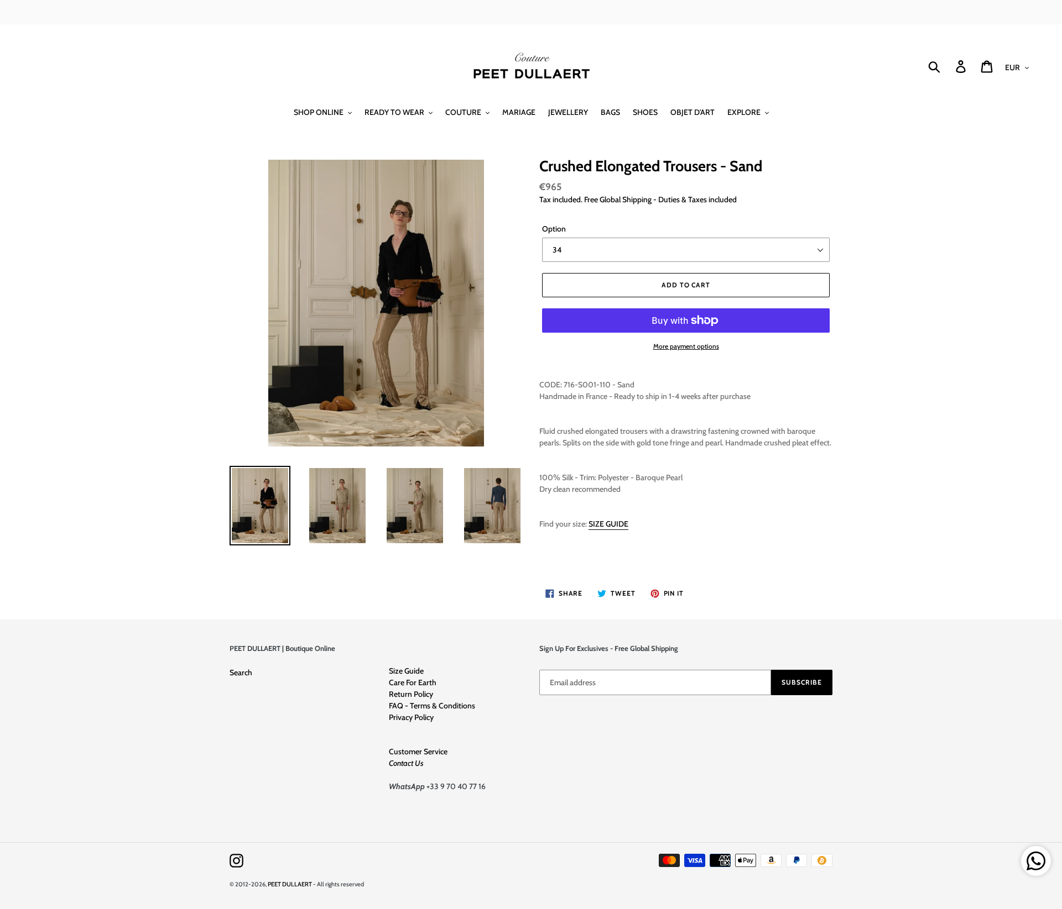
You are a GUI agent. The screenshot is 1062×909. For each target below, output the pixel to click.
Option (554, 229)
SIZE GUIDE (608, 524)
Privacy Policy (411, 717)
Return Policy (411, 694)
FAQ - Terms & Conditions (432, 706)
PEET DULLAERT (290, 884)
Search (241, 672)
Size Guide (406, 671)
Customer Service (418, 751)
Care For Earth (412, 682)
